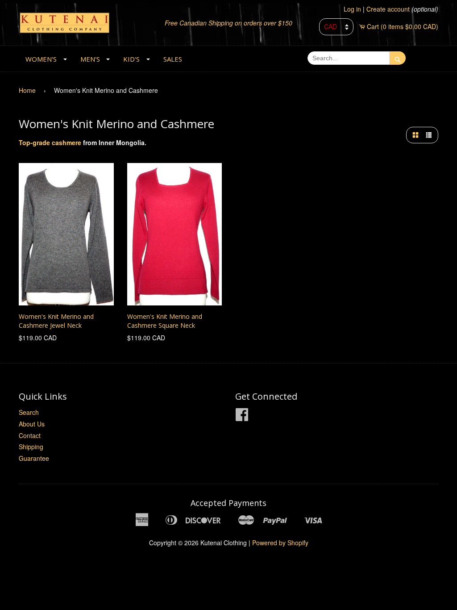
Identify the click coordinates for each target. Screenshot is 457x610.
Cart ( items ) (402, 26)
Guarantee (34, 458)
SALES (172, 58)
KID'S (131, 58)
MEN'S (90, 58)
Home (27, 90)
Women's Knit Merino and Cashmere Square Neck (164, 321)
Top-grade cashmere (50, 142)
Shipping (31, 446)
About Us (32, 423)
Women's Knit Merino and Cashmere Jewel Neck (56, 321)
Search (29, 412)
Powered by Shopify (280, 542)
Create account (388, 8)
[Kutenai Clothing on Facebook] (242, 417)
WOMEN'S (41, 58)
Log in (352, 8)
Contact (30, 435)
